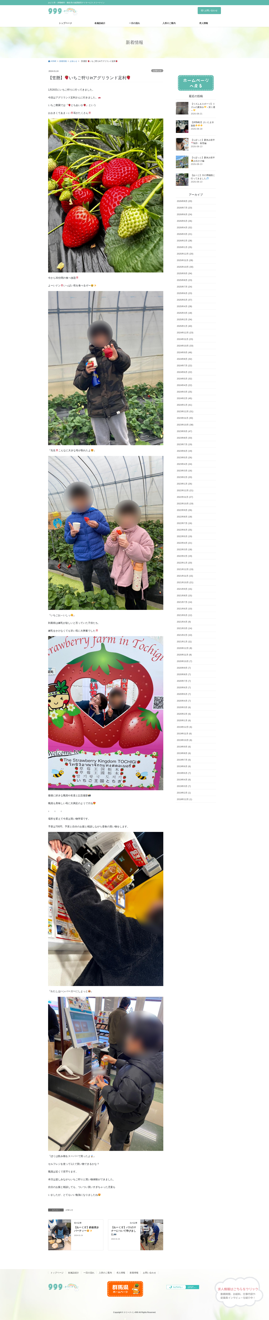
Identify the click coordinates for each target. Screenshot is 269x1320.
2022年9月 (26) (184, 510)
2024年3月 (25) (184, 392)
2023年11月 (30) (185, 418)
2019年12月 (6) (184, 727)
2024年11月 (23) (185, 339)
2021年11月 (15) (185, 576)
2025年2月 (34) (184, 319)
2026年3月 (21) (184, 234)
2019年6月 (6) (184, 766)
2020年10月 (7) (184, 661)
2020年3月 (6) (184, 707)
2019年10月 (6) (184, 740)
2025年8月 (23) (184, 280)
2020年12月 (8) (184, 648)
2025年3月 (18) (184, 313)
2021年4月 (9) (184, 621)
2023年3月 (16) (184, 470)
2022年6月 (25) (184, 530)
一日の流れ (88, 1272)
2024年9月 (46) (184, 352)
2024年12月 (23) (185, 332)
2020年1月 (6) (184, 720)
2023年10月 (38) (185, 424)
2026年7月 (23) (184, 207)
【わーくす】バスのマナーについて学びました (123, 1231)
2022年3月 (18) (184, 549)
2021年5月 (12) (184, 615)
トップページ (57, 1272)
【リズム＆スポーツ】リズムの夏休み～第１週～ (203, 107)
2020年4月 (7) (184, 701)
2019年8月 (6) (184, 753)
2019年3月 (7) (184, 786)
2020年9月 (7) (184, 668)
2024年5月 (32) (184, 378)
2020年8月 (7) (184, 674)
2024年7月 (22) (184, 365)
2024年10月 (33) (185, 345)
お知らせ (157, 70)
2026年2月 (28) (184, 240)
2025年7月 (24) (184, 286)
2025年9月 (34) (184, 273)
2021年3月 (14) (184, 628)
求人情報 (120, 1272)
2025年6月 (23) (184, 293)
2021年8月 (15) (184, 595)
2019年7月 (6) (184, 760)
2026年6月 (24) (184, 214)
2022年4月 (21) (184, 543)
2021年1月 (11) (184, 641)
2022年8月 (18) (184, 516)
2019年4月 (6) (184, 779)
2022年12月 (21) (185, 490)
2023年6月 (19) (184, 451)
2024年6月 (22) (184, 372)
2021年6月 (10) (184, 608)
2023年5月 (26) (184, 457)
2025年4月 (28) (184, 306)
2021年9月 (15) (184, 589)
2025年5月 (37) (184, 300)
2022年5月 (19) (184, 536)
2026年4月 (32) (184, 227)
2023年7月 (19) (184, 444)
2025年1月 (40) (184, 326)
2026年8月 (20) (184, 201)
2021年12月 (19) (185, 569)
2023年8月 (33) (184, 438)
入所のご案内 (105, 1272)
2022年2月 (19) (184, 556)
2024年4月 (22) (184, 385)
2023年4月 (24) (184, 464)
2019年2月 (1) (184, 792)
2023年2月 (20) (184, 477)
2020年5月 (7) (184, 694)
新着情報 (134, 1272)
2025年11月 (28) (185, 260)
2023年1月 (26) (184, 483)
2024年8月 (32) (184, 359)
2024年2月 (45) (184, 398)
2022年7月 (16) (184, 523)
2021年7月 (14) (184, 602)
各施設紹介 (73, 1272)
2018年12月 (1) (184, 799)
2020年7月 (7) (184, 681)
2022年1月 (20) (184, 562)
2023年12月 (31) (185, 411)
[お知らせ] (59, 1231)
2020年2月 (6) (184, 714)
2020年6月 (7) (184, 687)
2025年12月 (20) (185, 253)
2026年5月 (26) (184, 221)
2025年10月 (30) (185, 267)
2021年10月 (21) (185, 582)
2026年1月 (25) (184, 247)
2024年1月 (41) (184, 405)
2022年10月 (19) (185, 503)
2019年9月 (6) (184, 746)
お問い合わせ (210, 10)
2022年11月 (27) (185, 497)
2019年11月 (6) (184, 733)
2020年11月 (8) (184, 654)
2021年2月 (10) (184, 635)
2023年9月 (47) (184, 431)
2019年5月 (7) (184, 773)
